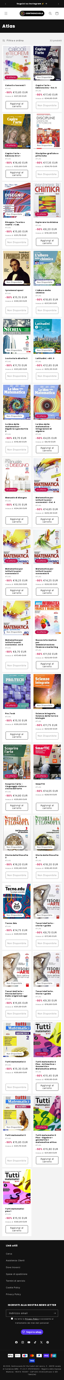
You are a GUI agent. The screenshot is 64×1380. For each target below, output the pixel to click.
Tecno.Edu (11, 923)
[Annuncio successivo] (58, 4)
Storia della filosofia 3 (16, 856)
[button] (6, 13)
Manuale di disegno (16, 498)
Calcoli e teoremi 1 (15, 85)
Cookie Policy (13, 1287)
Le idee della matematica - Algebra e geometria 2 (16, 427)
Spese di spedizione (16, 1274)
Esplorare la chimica (47, 222)
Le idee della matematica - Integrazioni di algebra (44, 427)
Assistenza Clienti (15, 1260)
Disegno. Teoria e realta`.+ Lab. (15, 223)
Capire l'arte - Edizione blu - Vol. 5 (46, 86)
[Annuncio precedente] (5, 4)
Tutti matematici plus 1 (14, 1210)
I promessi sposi (14, 290)
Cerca (9, 1253)
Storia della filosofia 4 (47, 856)
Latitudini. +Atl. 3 (45, 358)
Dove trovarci (13, 1267)
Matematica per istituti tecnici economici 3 (14, 571)
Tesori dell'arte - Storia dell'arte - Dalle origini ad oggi (16, 993)
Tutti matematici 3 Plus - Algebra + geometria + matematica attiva (46, 1138)
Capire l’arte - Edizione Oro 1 (13, 154)
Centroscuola (17, 1366)
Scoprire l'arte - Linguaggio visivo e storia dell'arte (15, 786)
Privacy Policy (13, 1294)
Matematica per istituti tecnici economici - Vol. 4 (45, 500)
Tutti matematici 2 (15, 1062)
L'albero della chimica (43, 291)
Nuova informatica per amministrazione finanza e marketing (47, 643)
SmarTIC (40, 784)
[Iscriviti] (54, 1313)
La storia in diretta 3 (16, 358)
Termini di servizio (15, 1280)
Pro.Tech (10, 713)
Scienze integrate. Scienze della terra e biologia (47, 715)
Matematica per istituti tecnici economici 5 (44, 571)
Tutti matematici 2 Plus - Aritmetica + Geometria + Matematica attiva (46, 1065)
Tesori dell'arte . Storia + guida (45, 992)
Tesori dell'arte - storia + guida (45, 924)
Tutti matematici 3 (15, 1135)
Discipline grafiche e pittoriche (47, 154)
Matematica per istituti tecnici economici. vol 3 (14, 642)
